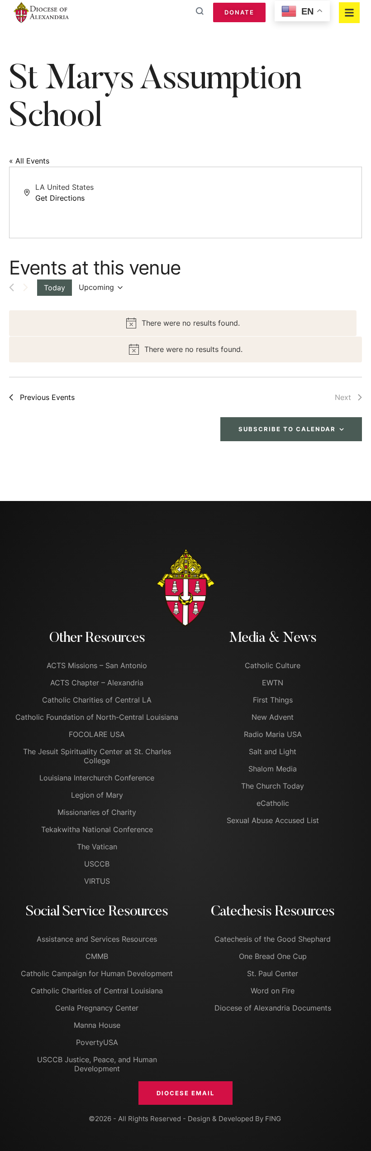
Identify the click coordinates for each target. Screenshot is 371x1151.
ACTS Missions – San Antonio (97, 665)
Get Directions (60, 197)
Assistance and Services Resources (97, 939)
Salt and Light (272, 751)
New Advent (273, 717)
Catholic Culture (272, 665)
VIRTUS (97, 881)
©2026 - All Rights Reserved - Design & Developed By (177, 1118)
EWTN (272, 682)
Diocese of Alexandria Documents (272, 1007)
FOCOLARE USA (97, 734)
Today (54, 287)
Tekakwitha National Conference (97, 829)
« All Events (29, 160)
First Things (273, 699)
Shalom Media (272, 768)
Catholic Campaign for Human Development (97, 973)
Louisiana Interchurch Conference (96, 777)
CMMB (97, 956)
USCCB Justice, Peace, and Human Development (97, 1064)
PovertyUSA (97, 1042)
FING (273, 1118)
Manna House (97, 1025)
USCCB (96, 863)
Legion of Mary (97, 794)
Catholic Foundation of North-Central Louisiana (96, 717)
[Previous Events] (11, 287)
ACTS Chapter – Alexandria (96, 682)
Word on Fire (273, 990)
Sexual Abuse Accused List (273, 820)
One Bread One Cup (273, 956)
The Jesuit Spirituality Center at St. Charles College (97, 756)
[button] (185, 1093)
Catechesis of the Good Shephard (272, 939)
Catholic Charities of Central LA (97, 699)
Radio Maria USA (273, 734)
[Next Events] (25, 287)
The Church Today (272, 785)
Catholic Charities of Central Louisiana (97, 990)
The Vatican (97, 846)
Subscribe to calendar (287, 429)
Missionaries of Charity (96, 812)
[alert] (183, 323)
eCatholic (273, 803)
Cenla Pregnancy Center (96, 1007)
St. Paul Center (272, 973)
